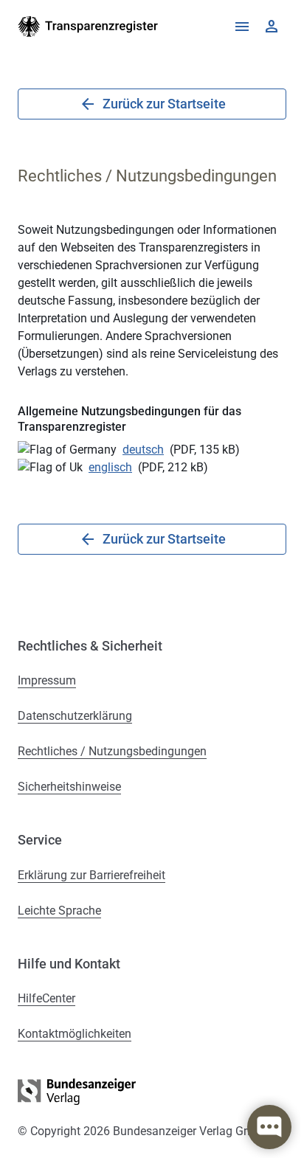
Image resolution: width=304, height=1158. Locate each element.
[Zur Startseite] (88, 26)
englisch (110, 467)
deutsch (143, 450)
